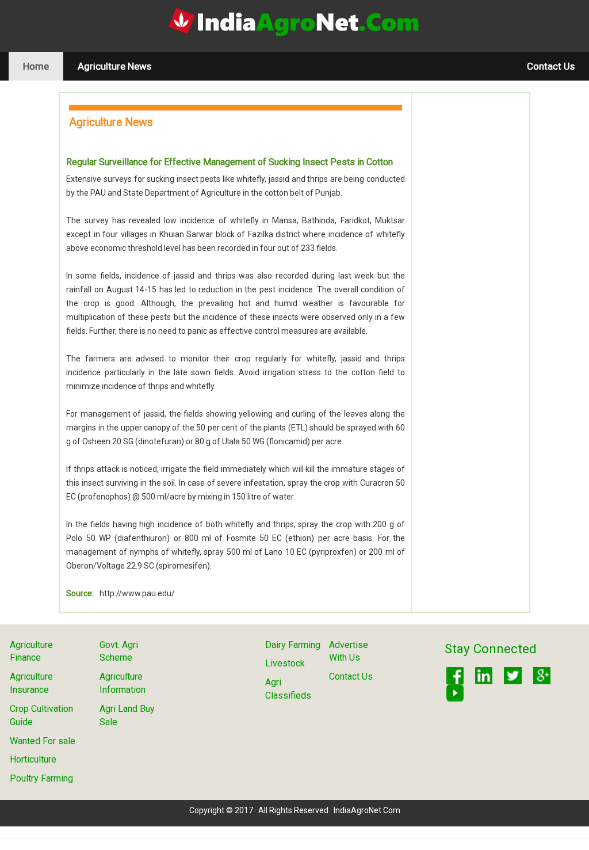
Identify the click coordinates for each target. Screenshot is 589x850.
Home (43, 66)
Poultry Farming (41, 778)
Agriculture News (114, 66)
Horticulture (33, 759)
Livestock (285, 663)
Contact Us (551, 66)
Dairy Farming (292, 644)
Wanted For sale (42, 740)
